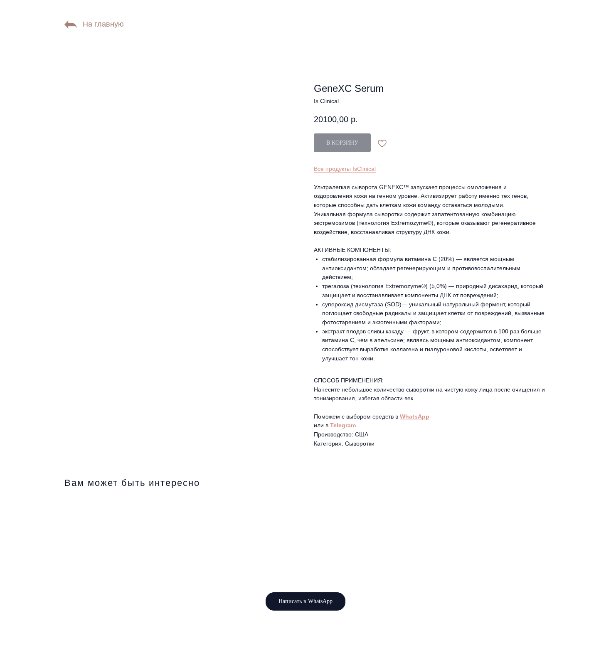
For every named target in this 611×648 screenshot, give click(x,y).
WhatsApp (414, 416)
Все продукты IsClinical (345, 168)
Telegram (343, 425)
